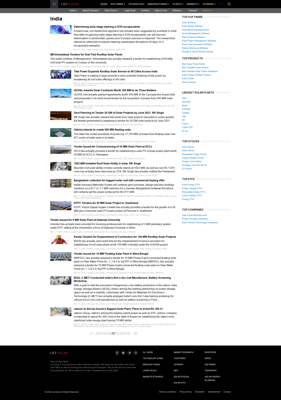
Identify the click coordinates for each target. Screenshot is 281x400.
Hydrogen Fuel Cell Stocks (194, 165)
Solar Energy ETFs (191, 184)
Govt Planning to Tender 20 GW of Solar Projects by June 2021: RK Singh (119, 112)
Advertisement (214, 392)
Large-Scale (129, 10)
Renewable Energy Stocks (194, 154)
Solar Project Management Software (199, 41)
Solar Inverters (189, 82)
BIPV (176, 370)
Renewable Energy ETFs (193, 192)
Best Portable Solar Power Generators (200, 71)
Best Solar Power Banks (193, 64)
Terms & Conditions (167, 392)
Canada (185, 113)
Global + (73, 10)
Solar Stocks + (112, 10)
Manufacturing (151, 364)
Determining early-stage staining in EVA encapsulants (107, 26)
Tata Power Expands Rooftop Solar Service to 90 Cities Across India (115, 71)
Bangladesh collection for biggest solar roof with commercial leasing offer (119, 180)
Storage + (209, 4)
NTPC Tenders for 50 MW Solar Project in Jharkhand (106, 203)
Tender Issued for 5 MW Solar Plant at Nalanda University (85, 220)
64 (113, 333)
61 (101, 333)
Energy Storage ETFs (192, 188)
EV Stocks (187, 168)
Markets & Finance (153, 377)
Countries (179, 358)
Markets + (193, 4)
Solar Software (189, 22)
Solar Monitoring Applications (195, 30)
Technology (136, 4)
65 (117, 333)
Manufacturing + (158, 4)
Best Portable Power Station (195, 67)
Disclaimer (200, 392)
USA (184, 98)
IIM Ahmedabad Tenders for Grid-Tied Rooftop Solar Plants (86, 54)
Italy (184, 116)
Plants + (178, 4)
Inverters (145, 10)
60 (98, 333)
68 (129, 333)
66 (121, 333)
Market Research (91, 10)
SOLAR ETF (180, 383)
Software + (118, 4)
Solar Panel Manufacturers (194, 215)
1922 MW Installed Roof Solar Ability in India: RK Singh (107, 163)
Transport (192, 10)
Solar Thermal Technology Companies (200, 222)
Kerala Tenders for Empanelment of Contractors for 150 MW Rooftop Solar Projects (125, 236)
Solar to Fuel (161, 10)
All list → (186, 131)
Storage (178, 364)
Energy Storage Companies (195, 219)
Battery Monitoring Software (195, 48)
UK (183, 120)
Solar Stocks (188, 147)
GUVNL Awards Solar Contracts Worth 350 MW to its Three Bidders (115, 90)
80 (136, 333)
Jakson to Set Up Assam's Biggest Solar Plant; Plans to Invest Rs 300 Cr (118, 308)
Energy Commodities (192, 161)
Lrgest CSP (187, 127)
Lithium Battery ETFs (192, 195)
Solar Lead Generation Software (197, 44)
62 (105, 333)
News (104, 4)
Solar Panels (188, 78)
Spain (184, 105)
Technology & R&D (153, 358)
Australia (186, 109)
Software (210, 364)
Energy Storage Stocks (193, 158)
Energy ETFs (188, 199)
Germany (186, 101)
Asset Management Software (195, 33)
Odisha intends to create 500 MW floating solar (102, 129)
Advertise (207, 10)
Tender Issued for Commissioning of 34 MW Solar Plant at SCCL (113, 146)
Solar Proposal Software (193, 37)
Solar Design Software (192, 26)
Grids (208, 358)
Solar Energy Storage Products (196, 75)
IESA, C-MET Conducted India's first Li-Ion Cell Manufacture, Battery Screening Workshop (122, 279)
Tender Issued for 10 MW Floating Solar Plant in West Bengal (111, 253)
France (185, 123)
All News (148, 352)
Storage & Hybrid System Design (197, 51)
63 (109, 333)
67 (125, 333)
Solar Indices (188, 150)
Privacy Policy (186, 392)
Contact (227, 392)
